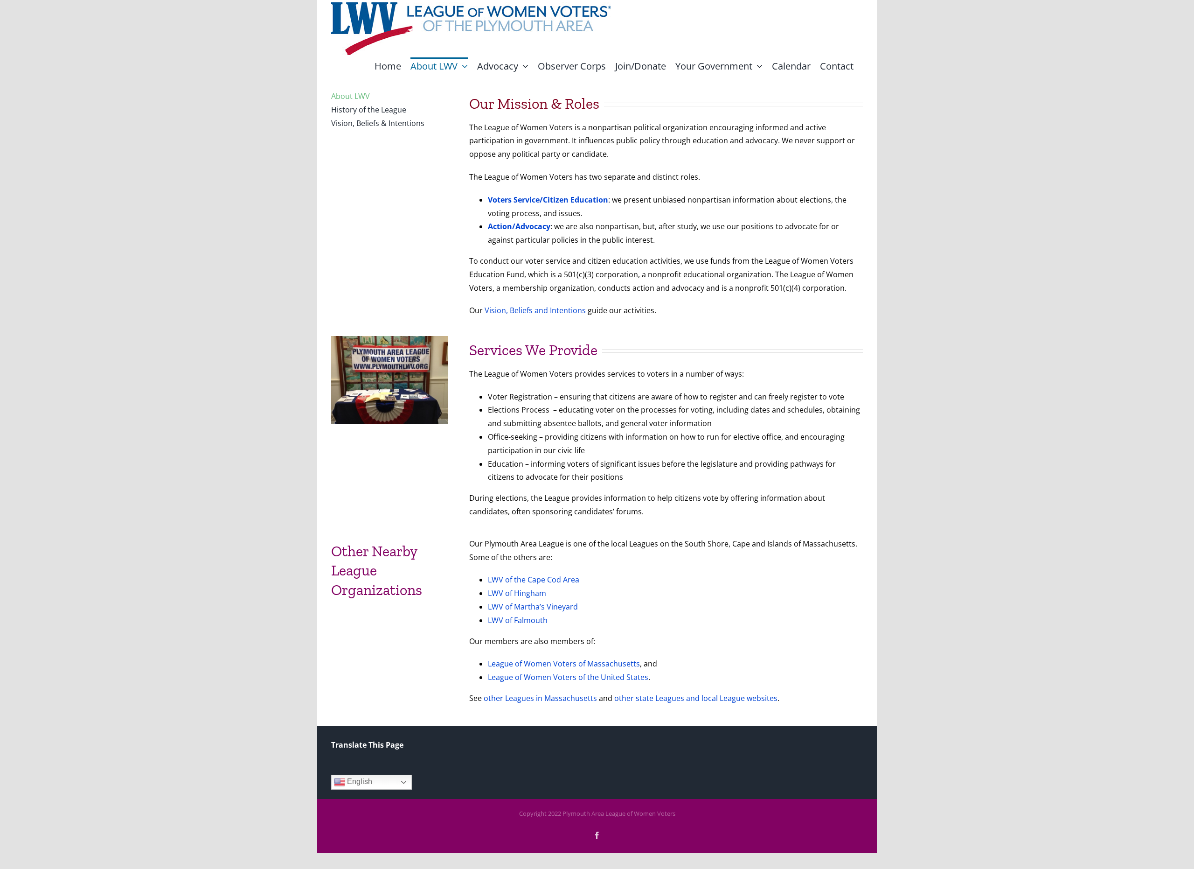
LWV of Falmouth (518, 620)
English (358, 782)
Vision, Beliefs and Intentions (535, 310)
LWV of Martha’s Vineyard (533, 607)
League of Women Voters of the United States (568, 677)
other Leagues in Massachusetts (540, 698)
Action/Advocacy (519, 226)
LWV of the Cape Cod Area (533, 580)
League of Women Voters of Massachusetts (564, 664)
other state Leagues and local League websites (695, 698)
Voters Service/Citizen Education (548, 200)
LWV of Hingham (517, 593)
